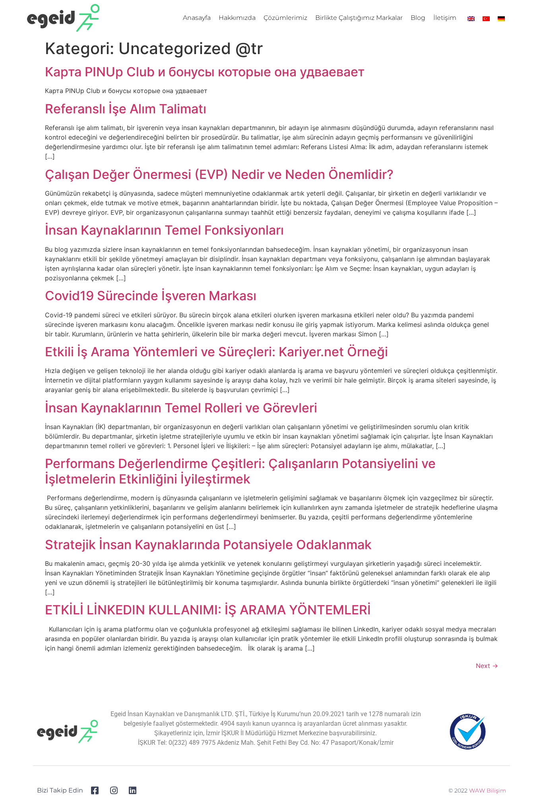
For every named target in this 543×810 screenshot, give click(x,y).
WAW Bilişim (487, 790)
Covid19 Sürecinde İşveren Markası (150, 295)
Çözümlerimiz (285, 17)
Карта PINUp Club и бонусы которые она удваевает (205, 72)
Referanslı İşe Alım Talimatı (125, 109)
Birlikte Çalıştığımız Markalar (359, 17)
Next (487, 666)
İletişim (444, 17)
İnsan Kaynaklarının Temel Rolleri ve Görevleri (181, 408)
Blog (418, 17)
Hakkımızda (237, 17)
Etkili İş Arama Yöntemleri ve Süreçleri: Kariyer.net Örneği (216, 351)
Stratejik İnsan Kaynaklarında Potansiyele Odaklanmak (208, 544)
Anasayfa (197, 17)
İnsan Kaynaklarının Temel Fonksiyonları (164, 230)
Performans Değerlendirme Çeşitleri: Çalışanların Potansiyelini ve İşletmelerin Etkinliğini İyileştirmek (240, 471)
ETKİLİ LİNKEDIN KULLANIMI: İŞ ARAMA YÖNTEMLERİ (208, 610)
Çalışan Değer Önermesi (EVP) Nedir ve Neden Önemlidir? (219, 174)
